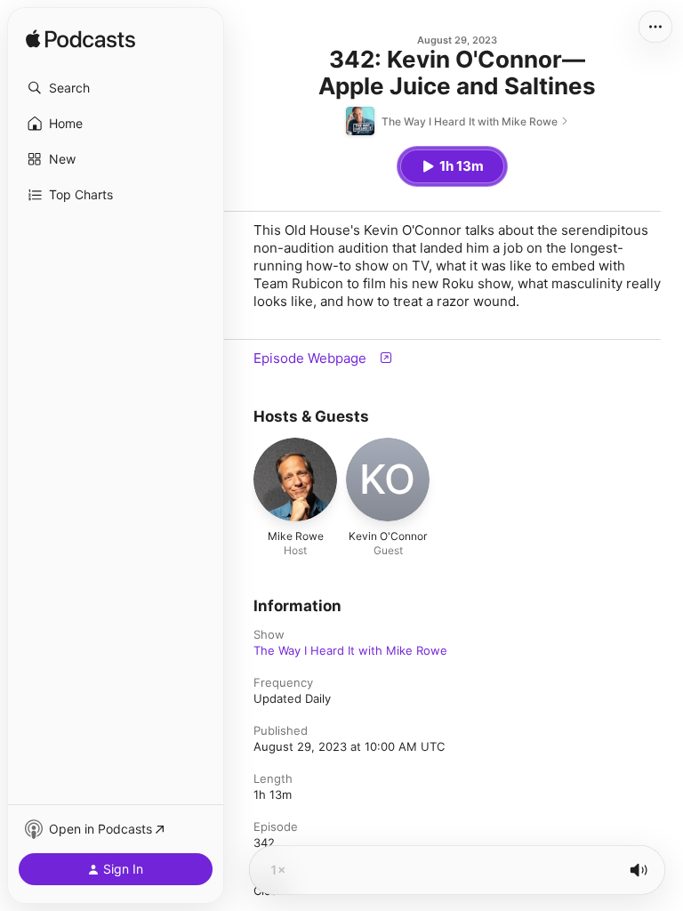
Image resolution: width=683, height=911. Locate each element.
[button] (116, 88)
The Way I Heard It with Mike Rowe (350, 650)
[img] (80, 40)
